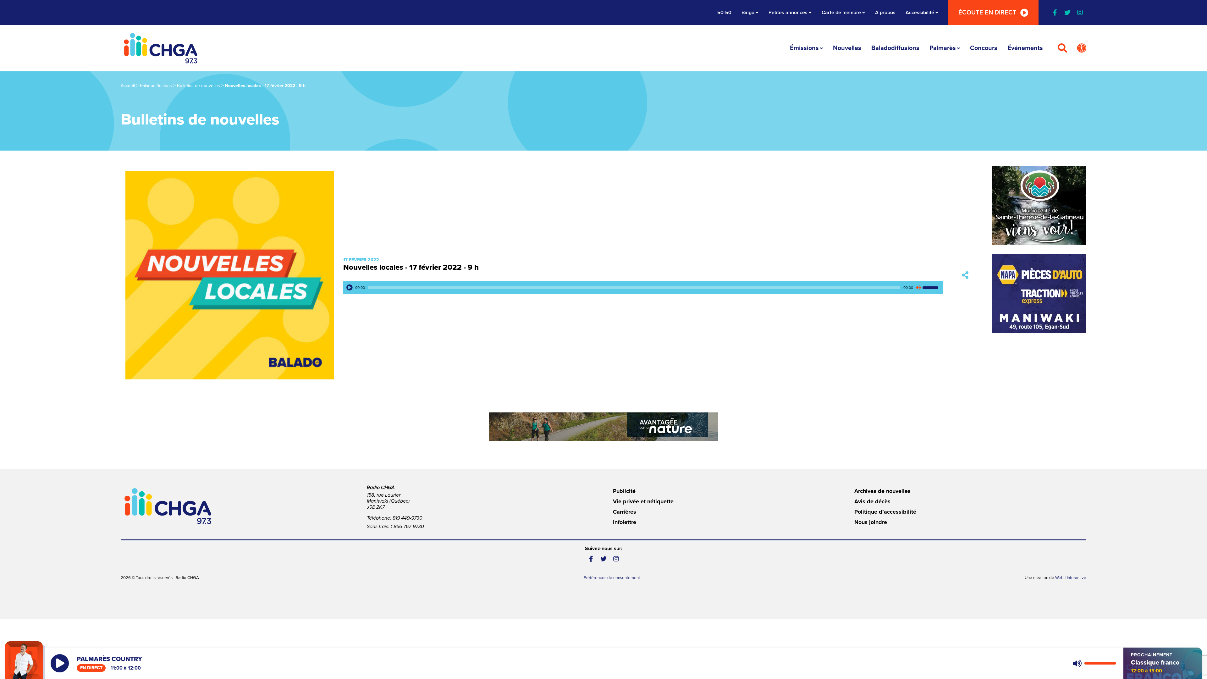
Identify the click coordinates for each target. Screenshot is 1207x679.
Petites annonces (788, 12)
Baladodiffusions (895, 48)
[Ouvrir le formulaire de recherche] (1062, 48)
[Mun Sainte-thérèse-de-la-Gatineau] (1039, 205)
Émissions (804, 48)
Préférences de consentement (612, 577)
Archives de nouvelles (882, 491)
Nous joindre (870, 522)
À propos (885, 12)
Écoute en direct (987, 12)
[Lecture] (349, 287)
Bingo (747, 12)
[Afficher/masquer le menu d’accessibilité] (1081, 48)
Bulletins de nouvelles (198, 85)
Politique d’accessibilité (885, 511)
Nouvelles (847, 48)
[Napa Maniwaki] (1039, 293)
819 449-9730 (407, 518)
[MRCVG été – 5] (603, 426)
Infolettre (624, 522)
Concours (983, 48)
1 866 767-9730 (407, 526)
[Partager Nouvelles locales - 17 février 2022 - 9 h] (965, 275)
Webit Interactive (1070, 577)
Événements (1025, 48)
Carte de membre (841, 12)
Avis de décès (872, 501)
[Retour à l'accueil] (161, 48)
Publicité (624, 491)
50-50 (724, 12)
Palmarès (942, 48)
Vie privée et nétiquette (643, 501)
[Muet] (918, 287)
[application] (643, 287)
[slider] (931, 287)
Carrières (624, 511)
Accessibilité (920, 12)
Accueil (128, 85)
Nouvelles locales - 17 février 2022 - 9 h (411, 267)
